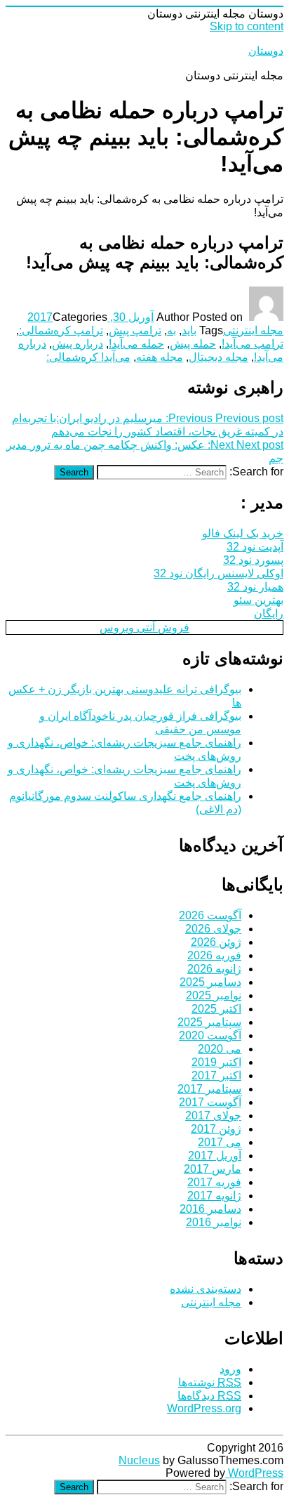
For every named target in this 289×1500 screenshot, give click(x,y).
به (171, 330)
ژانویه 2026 (214, 969)
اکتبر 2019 (216, 1062)
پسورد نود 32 (253, 560)
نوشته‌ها (209, 1382)
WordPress (254, 1473)
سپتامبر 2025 (209, 1022)
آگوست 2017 (210, 1102)
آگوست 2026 (210, 915)
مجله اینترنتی (253, 330)
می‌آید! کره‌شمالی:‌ (88, 357)
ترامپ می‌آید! (252, 344)
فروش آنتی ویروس (144, 627)
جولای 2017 (213, 1115)
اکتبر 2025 (216, 1009)
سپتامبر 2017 (209, 1089)
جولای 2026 (213, 929)
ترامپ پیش (135, 330)
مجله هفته (159, 357)
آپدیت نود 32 (255, 547)
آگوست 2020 (210, 1035)
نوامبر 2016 (213, 1222)
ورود (230, 1369)
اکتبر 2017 (216, 1075)
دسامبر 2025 (210, 982)
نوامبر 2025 (213, 995)
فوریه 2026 (214, 955)
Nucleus (139, 1460)
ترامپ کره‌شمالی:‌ (61, 330)
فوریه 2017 (214, 1182)
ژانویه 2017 (214, 1196)
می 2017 (219, 1142)
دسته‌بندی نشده (205, 1289)
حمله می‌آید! (136, 344)
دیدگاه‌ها (209, 1396)
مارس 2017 (212, 1169)
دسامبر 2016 (210, 1209)
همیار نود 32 (255, 587)
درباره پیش (77, 344)
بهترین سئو (258, 600)
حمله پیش (193, 344)
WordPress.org (204, 1408)
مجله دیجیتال (218, 357)
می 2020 (219, 1049)
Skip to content (246, 26)
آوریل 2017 (214, 1156)
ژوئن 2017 (216, 1129)
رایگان (268, 613)
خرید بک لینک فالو (242, 533)
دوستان (265, 51)
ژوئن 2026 (216, 942)
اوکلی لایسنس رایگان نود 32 (218, 573)
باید (189, 330)
